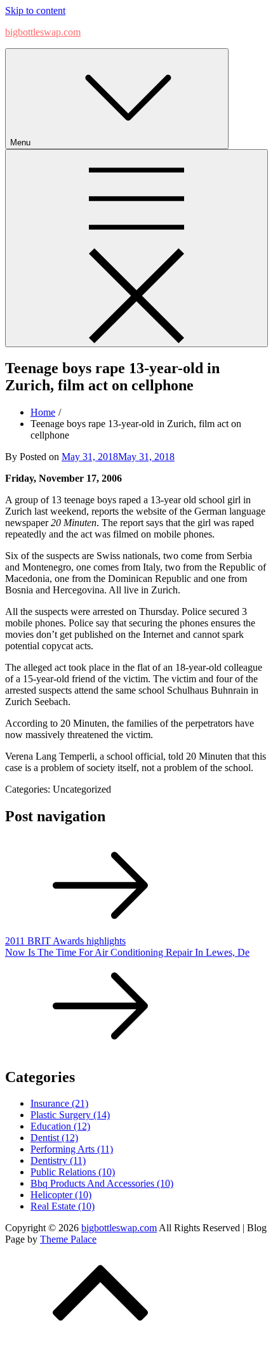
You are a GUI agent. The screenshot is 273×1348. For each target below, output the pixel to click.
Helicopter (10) (60, 1194)
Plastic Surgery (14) (70, 1114)
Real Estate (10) (62, 1206)
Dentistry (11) (58, 1160)
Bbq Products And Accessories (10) (101, 1183)
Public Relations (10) (72, 1171)
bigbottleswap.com (43, 32)
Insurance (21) (59, 1103)
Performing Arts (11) (71, 1149)
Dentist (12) (54, 1137)
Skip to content (35, 10)
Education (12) (60, 1126)
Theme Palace (68, 1239)
